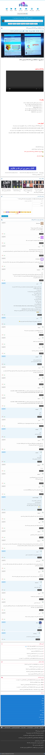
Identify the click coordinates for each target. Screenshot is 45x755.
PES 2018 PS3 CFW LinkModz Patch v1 (11, 172)
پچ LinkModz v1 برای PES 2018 (37, 174)
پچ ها (43, 712)
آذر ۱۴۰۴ (36, 23)
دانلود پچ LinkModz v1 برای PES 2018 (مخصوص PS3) (33, 151)
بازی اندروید (42, 710)
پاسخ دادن (41, 233)
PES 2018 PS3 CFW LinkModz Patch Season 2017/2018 (29, 172)
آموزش (43, 703)
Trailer (42, 700)
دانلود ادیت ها (41, 717)
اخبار (43, 705)
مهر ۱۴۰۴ (27, 23)
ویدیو (43, 724)
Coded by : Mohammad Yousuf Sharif (7, 753)
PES (43, 698)
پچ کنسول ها (21, 31)
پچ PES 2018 (16, 31)
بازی (43, 707)
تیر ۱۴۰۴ (14, 23)
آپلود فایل (41, 727)
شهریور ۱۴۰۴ (23, 23)
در (29, 680)
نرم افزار (42, 722)
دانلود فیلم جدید (30, 727)
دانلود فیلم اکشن (7, 727)
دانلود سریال (23, 727)
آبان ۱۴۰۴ (31, 23)
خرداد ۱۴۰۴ (10, 23)
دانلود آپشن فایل (39, 156)
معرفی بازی (42, 719)
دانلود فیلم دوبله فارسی (16, 727)
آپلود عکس (36, 727)
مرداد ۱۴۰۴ (18, 23)
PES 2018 (12, 31)
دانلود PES (42, 715)
